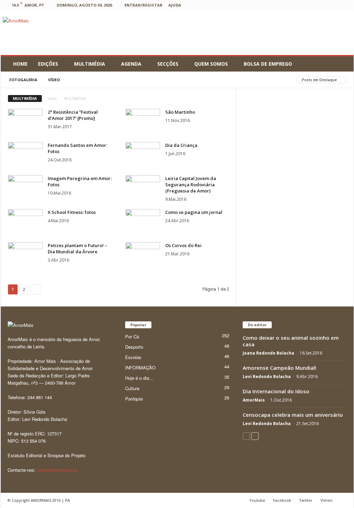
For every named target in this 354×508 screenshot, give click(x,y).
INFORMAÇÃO (140, 367)
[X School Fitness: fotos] (25, 222)
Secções (167, 63)
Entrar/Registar (143, 5)
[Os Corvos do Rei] (142, 255)
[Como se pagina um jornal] (142, 222)
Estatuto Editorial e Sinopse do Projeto (46, 455)
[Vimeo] (333, 5)
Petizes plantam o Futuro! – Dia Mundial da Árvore (77, 248)
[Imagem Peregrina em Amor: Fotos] (25, 188)
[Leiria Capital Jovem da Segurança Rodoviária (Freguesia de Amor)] (142, 188)
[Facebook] (258, 5)
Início (52, 98)
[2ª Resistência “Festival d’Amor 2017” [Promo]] (25, 122)
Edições (48, 63)
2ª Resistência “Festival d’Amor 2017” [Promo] (73, 115)
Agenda (131, 63)
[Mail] (301, 5)
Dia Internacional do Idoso (276, 391)
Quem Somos (211, 63)
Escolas (133, 357)
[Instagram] (291, 5)
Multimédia (89, 63)
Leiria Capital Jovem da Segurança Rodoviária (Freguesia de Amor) (190, 184)
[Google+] (280, 5)
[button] (343, 64)
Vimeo (326, 500)
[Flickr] (269, 5)
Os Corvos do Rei (183, 245)
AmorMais (254, 400)
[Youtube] (344, 5)
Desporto (134, 347)
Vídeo (54, 79)
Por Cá (132, 336)
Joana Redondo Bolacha (268, 353)
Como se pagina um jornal (193, 212)
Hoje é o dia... (139, 378)
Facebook (282, 500)
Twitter (306, 500)
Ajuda (174, 5)
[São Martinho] (142, 122)
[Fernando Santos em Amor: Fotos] (25, 155)
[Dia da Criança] (142, 155)
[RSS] (312, 5)
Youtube (257, 500)
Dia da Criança (181, 145)
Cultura (132, 388)
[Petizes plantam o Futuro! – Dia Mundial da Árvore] (25, 255)
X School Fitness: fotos (72, 212)
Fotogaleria (23, 79)
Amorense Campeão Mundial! (279, 367)
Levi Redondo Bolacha (267, 376)
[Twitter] (323, 5)
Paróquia (134, 398)
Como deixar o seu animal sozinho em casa (291, 341)
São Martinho (180, 112)
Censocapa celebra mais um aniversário (293, 414)
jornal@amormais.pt (57, 470)
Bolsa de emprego (268, 63)
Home (20, 63)
